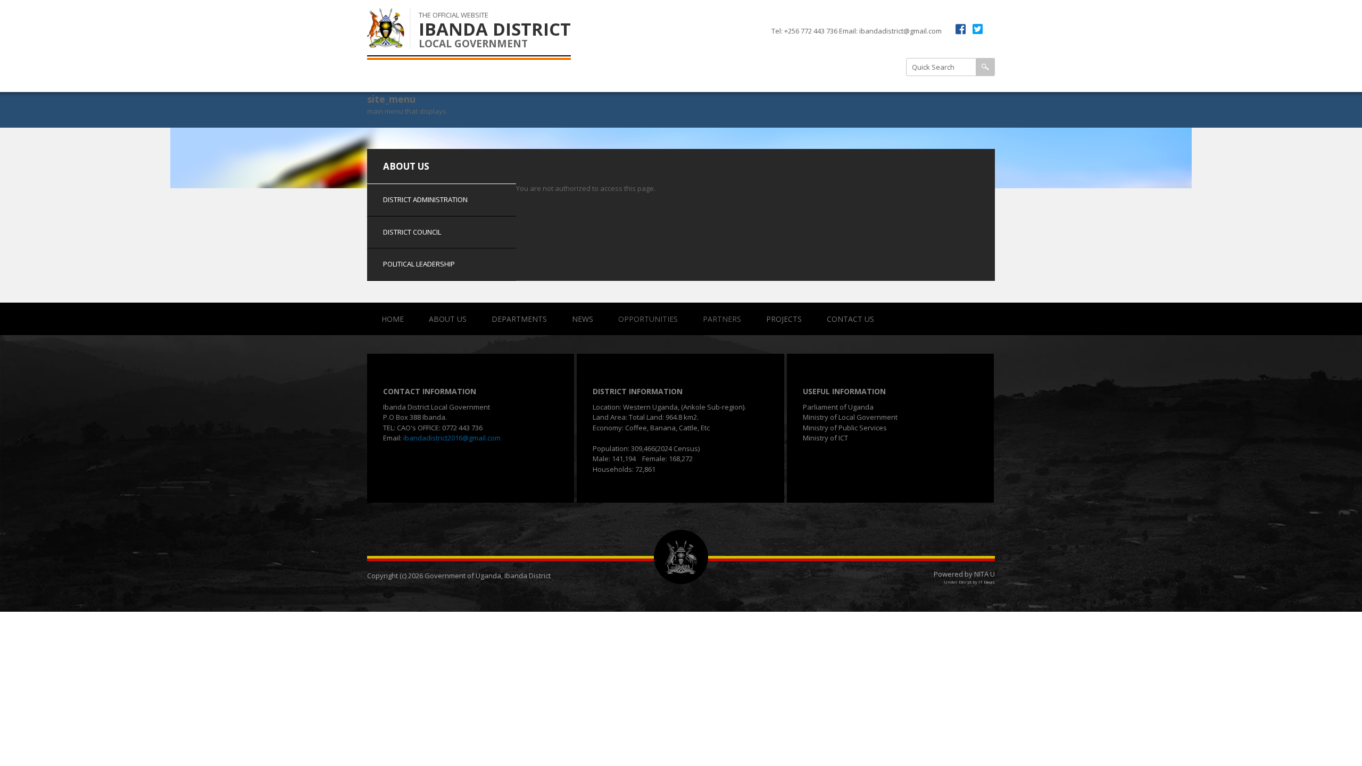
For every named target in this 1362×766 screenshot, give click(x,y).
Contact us (850, 319)
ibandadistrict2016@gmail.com (452, 438)
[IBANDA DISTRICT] (385, 42)
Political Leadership (854, 79)
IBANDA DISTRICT (495, 29)
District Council (761, 79)
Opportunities (648, 319)
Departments (519, 319)
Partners (722, 319)
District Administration (774, 52)
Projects (784, 319)
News (582, 319)
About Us (448, 319)
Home (392, 319)
